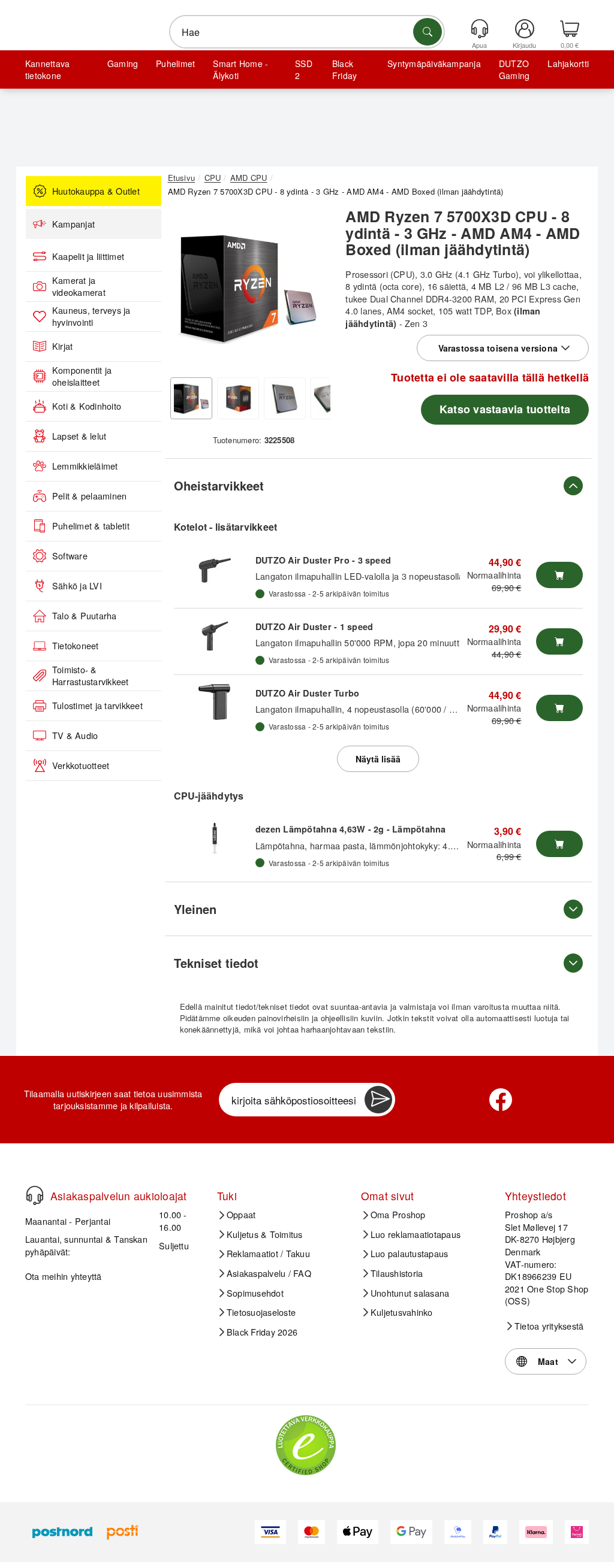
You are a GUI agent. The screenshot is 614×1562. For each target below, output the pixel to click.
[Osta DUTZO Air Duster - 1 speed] (559, 641)
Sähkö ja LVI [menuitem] (77, 586)
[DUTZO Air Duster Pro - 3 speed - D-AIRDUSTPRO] (215, 569)
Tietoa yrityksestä (548, 1326)
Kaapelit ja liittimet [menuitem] (88, 256)
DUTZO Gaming (514, 69)
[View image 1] (191, 398)
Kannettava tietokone (47, 69)
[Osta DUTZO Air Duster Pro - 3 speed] (559, 575)
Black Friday (344, 69)
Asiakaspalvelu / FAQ (269, 1273)
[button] (249, 286)
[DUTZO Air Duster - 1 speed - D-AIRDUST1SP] (215, 635)
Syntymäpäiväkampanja (434, 63)
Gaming (122, 63)
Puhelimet (175, 63)
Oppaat (241, 1215)
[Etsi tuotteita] (427, 32)
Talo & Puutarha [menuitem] (84, 616)
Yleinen (195, 909)
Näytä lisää (378, 759)
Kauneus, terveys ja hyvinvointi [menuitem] (91, 316)
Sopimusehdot (255, 1293)
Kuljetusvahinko (402, 1312)
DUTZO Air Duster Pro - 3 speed (323, 560)
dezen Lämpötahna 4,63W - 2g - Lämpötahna (350, 829)
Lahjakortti (568, 63)
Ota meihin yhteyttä (63, 1276)
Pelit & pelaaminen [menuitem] (89, 496)
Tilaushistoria (397, 1273)
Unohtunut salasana (410, 1293)
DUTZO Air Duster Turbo (307, 693)
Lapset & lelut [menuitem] (79, 436)
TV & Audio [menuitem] (75, 735)
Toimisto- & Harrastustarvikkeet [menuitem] (90, 676)
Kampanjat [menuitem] (73, 224)
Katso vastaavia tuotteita (505, 409)
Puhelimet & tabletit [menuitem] (91, 526)
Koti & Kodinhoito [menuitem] (86, 406)
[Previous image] (186, 290)
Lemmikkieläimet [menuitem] (85, 466)
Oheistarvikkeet (219, 485)
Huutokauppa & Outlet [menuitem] (96, 191)
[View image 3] (285, 398)
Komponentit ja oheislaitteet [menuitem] (82, 376)
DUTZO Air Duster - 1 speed (314, 626)
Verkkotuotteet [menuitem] (80, 765)
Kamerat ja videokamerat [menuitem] (79, 286)
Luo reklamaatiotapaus (415, 1234)
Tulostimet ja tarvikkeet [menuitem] (97, 706)
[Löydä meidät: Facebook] (501, 1100)
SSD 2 (303, 69)
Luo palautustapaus (409, 1254)
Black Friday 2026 (262, 1332)
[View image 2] (238, 398)
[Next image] (312, 290)
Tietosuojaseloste (261, 1312)
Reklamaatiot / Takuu (268, 1254)
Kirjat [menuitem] (62, 346)
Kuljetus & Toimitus (265, 1234)
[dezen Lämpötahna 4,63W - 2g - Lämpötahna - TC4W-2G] (215, 838)
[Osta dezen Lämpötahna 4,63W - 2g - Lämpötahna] (559, 844)
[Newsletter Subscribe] (378, 1099)
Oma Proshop (398, 1215)
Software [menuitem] (70, 556)
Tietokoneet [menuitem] (75, 646)
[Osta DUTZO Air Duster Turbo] (559, 708)
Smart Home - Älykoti (240, 69)
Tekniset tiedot (216, 962)
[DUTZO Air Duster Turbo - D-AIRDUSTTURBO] (215, 702)
